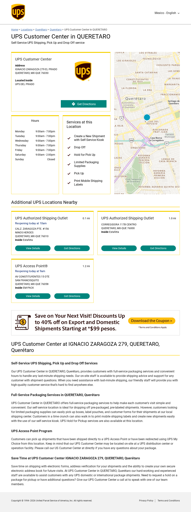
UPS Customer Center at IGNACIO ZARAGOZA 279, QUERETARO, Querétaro (85, 347)
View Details (33, 248)
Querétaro (41, 29)
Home (14, 29)
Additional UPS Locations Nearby (44, 202)
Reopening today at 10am (31, 223)
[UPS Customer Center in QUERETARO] (95, 333)
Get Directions (86, 104)
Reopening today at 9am (30, 271)
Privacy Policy (146, 500)
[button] (167, 13)
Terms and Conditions (169, 500)
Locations (26, 29)
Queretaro (56, 29)
